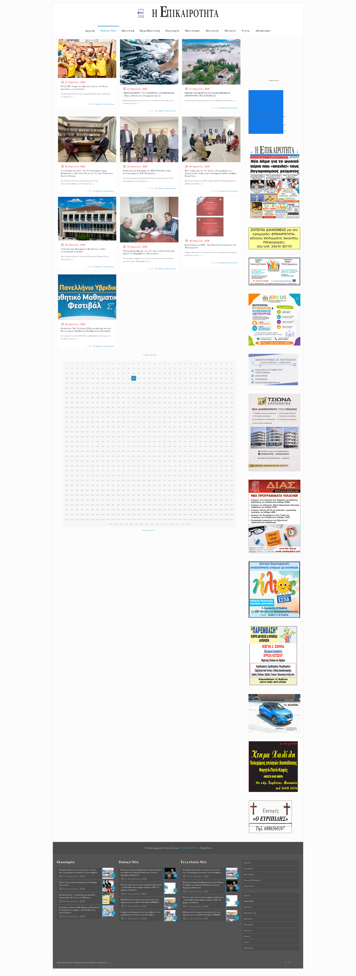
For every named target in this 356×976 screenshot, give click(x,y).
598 (82, 451)
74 (103, 373)
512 (149, 436)
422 (195, 422)
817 (190, 480)
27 (201, 363)
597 (77, 451)
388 (190, 417)
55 (175, 368)
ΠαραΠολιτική (250, 913)
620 (195, 451)
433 (82, 427)
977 (164, 505)
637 (113, 456)
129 (216, 378)
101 (72, 378)
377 (133, 417)
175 (113, 388)
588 (200, 446)
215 (149, 393)
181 (144, 388)
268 (82, 402)
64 (221, 368)
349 (159, 412)
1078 (175, 519)
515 (164, 436)
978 (169, 505)
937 (128, 500)
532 (82, 441)
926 (72, 500)
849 (185, 485)
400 (82, 422)
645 (154, 456)
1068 (123, 519)
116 (149, 378)
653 (195, 456)
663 (77, 461)
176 (118, 388)
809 (149, 480)
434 (87, 427)
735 (108, 470)
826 (66, 485)
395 (226, 417)
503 (102, 436)
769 (113, 475)
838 (128, 485)
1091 (116, 524)
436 (97, 427)
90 (185, 373)
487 (190, 431)
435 (92, 427)
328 (221, 407)
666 (92, 461)
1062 (93, 519)
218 (164, 393)
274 (113, 402)
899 (102, 495)
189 (185, 388)
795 (77, 480)
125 (195, 378)
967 (113, 505)
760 (66, 475)
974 (149, 505)
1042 (159, 514)
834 (108, 485)
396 (231, 417)
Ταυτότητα (248, 868)
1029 (93, 514)
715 (174, 466)
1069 (129, 519)
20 (165, 363)
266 (72, 402)
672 (123, 461)
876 (154, 490)
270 (92, 402)
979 (174, 505)
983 (195, 505)
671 (118, 461)
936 (123, 500)
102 (77, 378)
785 (195, 475)
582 (169, 446)
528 (231, 436)
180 (138, 388)
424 (205, 422)
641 (133, 456)
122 (180, 378)
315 (154, 407)
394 (221, 417)
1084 (206, 519)
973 (144, 505)
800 (102, 480)
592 (221, 446)
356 (195, 412)
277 (128, 402)
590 (210, 446)
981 (185, 505)
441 (123, 427)
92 (195, 373)
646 (159, 456)
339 (108, 412)
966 (108, 505)
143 (118, 383)
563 (72, 446)
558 (216, 441)
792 (231, 475)
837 (123, 485)
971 (133, 505)
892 (66, 495)
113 (133, 378)
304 (97, 407)
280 (144, 402)
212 (133, 393)
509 (133, 436)
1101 (167, 524)
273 (108, 402)
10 (113, 363)
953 (210, 500)
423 (200, 422)
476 (133, 431)
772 (128, 475)
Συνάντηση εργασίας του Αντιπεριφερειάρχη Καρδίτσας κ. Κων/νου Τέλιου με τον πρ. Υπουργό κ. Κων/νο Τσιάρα (87, 173)
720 (200, 466)
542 (133, 441)
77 (118, 373)
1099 (157, 524)
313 (144, 407)
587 (195, 446)
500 (87, 436)
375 (123, 417)
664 (82, 461)
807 (138, 480)
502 (97, 436)
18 (154, 363)
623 (210, 451)
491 (210, 431)
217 (159, 393)
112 (128, 378)
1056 (231, 514)
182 (149, 388)
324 (200, 407)
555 (200, 441)
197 (226, 388)
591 (216, 446)
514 (159, 436)
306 (108, 407)
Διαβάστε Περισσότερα (104, 104)
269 (87, 402)
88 (175, 373)
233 (72, 397)
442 (128, 427)
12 (123, 363)
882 (185, 490)
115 (144, 378)
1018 (206, 509)
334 (82, 412)
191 (195, 388)
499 (82, 436)
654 (200, 456)
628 (66, 456)
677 (149, 461)
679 (159, 461)
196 (221, 388)
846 (169, 485)
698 (87, 466)
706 (128, 466)
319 (174, 407)
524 (210, 436)
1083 (201, 519)
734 (102, 470)
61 (206, 368)
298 (66, 407)
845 (164, 485)
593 (226, 446)
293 (210, 402)
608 (133, 451)
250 (159, 397)
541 (128, 441)
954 (216, 500)
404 (102, 422)
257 (195, 397)
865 (97, 490)
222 (185, 393)
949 (190, 500)
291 (200, 402)
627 (231, 451)
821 (210, 480)
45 (123, 368)
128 (210, 378)
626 (226, 451)
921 (216, 495)
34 (67, 368)
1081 (190, 519)
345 (138, 412)
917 (195, 495)
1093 (126, 524)
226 (205, 393)
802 (113, 480)
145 (128, 383)
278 (133, 402)
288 (185, 402)
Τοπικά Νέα (248, 901)
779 (164, 475)
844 (159, 485)
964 (97, 505)
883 (190, 490)
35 (72, 368)
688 (205, 461)
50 (149, 368)
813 (169, 480)
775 (144, 475)
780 (169, 475)
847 (174, 485)
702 (108, 466)
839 (133, 485)
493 (221, 431)
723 (216, 466)
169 (82, 388)
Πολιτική (247, 907)
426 (216, 422)
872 (133, 490)
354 (185, 412)
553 (190, 441)
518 (180, 436)
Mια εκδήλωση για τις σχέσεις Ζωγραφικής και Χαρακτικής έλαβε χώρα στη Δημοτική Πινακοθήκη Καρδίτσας (210, 173)
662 (72, 461)
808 (144, 480)
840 (138, 485)
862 (82, 490)
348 (154, 412)
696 (77, 466)
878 (164, 490)
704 (118, 466)
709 (144, 466)
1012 (175, 509)
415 (159, 422)
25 (190, 363)
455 (195, 427)
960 (77, 505)
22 (175, 363)
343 (128, 412)
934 (113, 500)
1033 (113, 514)
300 (77, 407)
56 (180, 368)
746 (164, 470)
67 (67, 373)
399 (77, 422)
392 (210, 417)
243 (123, 397)
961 (82, 505)
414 (154, 422)
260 (210, 397)
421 (190, 422)
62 (211, 368)
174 (108, 388)
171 (92, 388)
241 (113, 397)
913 (174, 495)
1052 (211, 514)
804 (123, 480)
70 (82, 373)
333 (77, 412)
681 (169, 461)
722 (210, 466)
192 (200, 388)
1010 (165, 509)
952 (205, 500)
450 (169, 427)
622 (205, 451)
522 (200, 436)
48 (139, 368)
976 (159, 505)
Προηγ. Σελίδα (150, 355)
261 (216, 397)
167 (72, 388)
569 (102, 446)
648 (169, 456)
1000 (113, 509)
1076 (165, 519)
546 (154, 441)
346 (144, 412)
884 (195, 490)
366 (77, 417)
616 (174, 451)
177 (123, 388)
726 (231, 466)
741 (138, 470)
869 (118, 490)
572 (118, 446)
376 (128, 417)
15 (139, 363)
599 (87, 451)
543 (138, 441)
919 (205, 495)
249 (154, 397)
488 (195, 431)
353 (180, 412)
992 (72, 509)
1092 (121, 524)
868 (113, 490)
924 (231, 495)
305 (102, 407)
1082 (195, 519)
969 (123, 505)
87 (170, 373)
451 (174, 427)
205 (97, 393)
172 (97, 388)
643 (144, 456)
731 (87, 470)
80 (134, 373)
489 (200, 431)
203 (87, 393)
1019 (211, 509)
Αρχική (247, 895)
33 (232, 363)
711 (154, 466)
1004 (134, 509)
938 (133, 500)
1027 (82, 514)
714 (169, 466)
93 (201, 373)
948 (185, 500)
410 (133, 422)
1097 (147, 524)
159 (200, 383)
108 (108, 378)
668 (102, 461)
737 (118, 470)
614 (164, 451)
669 (108, 461)
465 (77, 431)
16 (144, 363)
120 (169, 378)
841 (144, 485)
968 (118, 505)
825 (231, 480)
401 (87, 422)
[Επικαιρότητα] (178, 14)
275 (118, 402)
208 (113, 393)
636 (108, 456)
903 (123, 495)
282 (154, 402)
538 (113, 441)
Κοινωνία (248, 930)
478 (144, 431)
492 (216, 431)
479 (149, 431)
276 (123, 402)
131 (226, 378)
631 (82, 456)
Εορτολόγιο (274, 80)
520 (190, 436)
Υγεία (246, 942)
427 (221, 422)
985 (205, 505)
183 (154, 388)
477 (138, 431)
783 (185, 475)
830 (87, 485)
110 (118, 378)
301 (82, 407)
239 (102, 397)
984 (200, 505)
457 (205, 427)
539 (118, 441)
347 (149, 412)
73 (98, 373)
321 (185, 407)
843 (154, 485)
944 (164, 500)
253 (174, 397)
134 (72, 383)
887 (210, 490)
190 (190, 388)
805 (128, 480)
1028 (87, 514)
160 (205, 383)
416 (164, 422)
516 (169, 436)
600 (92, 451)
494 (226, 431)
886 (205, 490)
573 (123, 446)
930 (92, 500)
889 (221, 490)
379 (144, 417)
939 (138, 500)
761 (72, 475)
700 (97, 466)
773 (133, 475)
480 (154, 431)
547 (159, 441)
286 (174, 402)
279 (138, 402)
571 (113, 446)
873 (138, 490)
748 (174, 470)
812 (164, 480)
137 (87, 383)
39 (93, 368)
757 (221, 470)
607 (128, 451)
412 (144, 422)
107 (102, 378)
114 (138, 378)
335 (87, 412)
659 (226, 456)
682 (174, 461)
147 (138, 383)
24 (185, 363)
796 (82, 480)
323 (195, 407)
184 (159, 388)
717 (185, 466)
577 (144, 446)
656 (210, 456)
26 (195, 363)
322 (190, 407)
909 (154, 495)
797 (87, 480)
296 (226, 402)
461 (226, 427)
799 (97, 480)
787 (205, 475)
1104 (183, 524)
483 (169, 431)
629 (72, 456)
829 (82, 485)
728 (72, 470)
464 (72, 431)
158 (195, 383)
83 (149, 373)
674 (133, 461)
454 (190, 427)
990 (231, 505)
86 (165, 373)
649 (174, 456)
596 (72, 451)
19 (159, 363)
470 (102, 431)
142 (113, 383)
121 (174, 378)
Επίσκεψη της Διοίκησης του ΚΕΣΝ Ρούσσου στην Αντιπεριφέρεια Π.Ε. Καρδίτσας (147, 172)
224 (195, 393)
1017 (201, 509)
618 (185, 451)
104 (87, 378)
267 (77, 402)
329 (226, 407)
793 (66, 480)
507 (123, 436)
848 (180, 485)
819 (200, 480)
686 (195, 461)
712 (159, 466)
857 (226, 485)
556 (205, 441)
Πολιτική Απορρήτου (252, 880)
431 (72, 427)
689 (210, 461)
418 (174, 422)
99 (232, 373)
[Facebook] (285, 962)
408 (123, 422)
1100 (162, 524)
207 (108, 393)
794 (72, 480)
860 (72, 490)
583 (174, 446)
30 (216, 363)
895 (82, 495)
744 (154, 470)
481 (159, 431)
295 (221, 402)
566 (87, 446)
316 (159, 407)
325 (205, 407)
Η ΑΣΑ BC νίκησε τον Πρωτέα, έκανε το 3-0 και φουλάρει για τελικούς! (84, 87)
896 (87, 495)
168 (77, 388)
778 (159, 475)
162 (216, 383)
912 (169, 495)
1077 (170, 519)
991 (66, 509)
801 (108, 480)
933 (108, 500)
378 (138, 417)
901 (113, 495)
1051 (206, 514)
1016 (195, 509)
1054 (221, 514)
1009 (159, 509)
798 (92, 480)
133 (66, 383)
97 (221, 373)
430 (66, 427)
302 (87, 407)
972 (138, 505)
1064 (103, 519)
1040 (149, 514)
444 (138, 427)
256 (190, 397)
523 (205, 436)
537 (108, 441)
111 (123, 378)
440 (118, 427)
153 (169, 383)
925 (66, 500)
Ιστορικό (247, 862)
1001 (118, 509)
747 (169, 470)
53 (165, 368)
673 (128, 461)
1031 (103, 514)
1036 (129, 514)
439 (113, 427)
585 (185, 446)
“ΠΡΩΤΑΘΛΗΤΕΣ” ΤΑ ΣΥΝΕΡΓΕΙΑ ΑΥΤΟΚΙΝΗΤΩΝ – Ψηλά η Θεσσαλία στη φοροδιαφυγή (148, 94)
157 (190, 383)
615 (169, 451)
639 (123, 456)
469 (97, 431)
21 (170, 363)
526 (221, 436)
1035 (123, 514)
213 (138, 393)
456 (200, 427)
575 (133, 446)
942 (154, 500)
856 (221, 485)
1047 (185, 514)
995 (87, 509)
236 (87, 397)
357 (200, 412)
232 (66, 397)
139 (97, 383)
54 (170, 368)
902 (118, 495)
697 (82, 466)
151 (159, 383)
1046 (180, 514)
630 (77, 456)
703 (113, 466)
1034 (118, 514)
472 (113, 431)
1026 (77, 514)
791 (226, 475)
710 (149, 466)
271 (97, 402)
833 (102, 485)
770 (118, 475)
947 (180, 500)
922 (221, 495)
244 (128, 397)
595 (66, 451)
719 (195, 466)
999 (108, 509)
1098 (152, 524)
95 (211, 373)
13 (129, 363)
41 (103, 368)
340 (113, 412)
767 (102, 475)
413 (149, 422)
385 (174, 417)
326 (210, 407)
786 (200, 475)
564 (77, 446)
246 (138, 397)
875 (149, 490)
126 (200, 378)
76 (113, 373)
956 (226, 500)
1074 (154, 519)
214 (144, 393)
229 (221, 393)
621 (200, 451)
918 (200, 495)
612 (154, 451)
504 (108, 436)
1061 (87, 519)
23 (180, 363)
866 (102, 490)
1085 (211, 519)
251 (164, 397)
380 (149, 417)
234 (77, 397)
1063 (98, 519)
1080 (185, 519)
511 (144, 436)
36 (77, 368)
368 (87, 417)
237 (92, 397)
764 (87, 475)
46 (129, 368)
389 (195, 417)
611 (149, 451)
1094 (131, 524)
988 (221, 505)
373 (113, 417)
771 (123, 475)
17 (149, 363)
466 (82, 431)
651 (185, 456)
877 (159, 490)
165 (231, 383)
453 (185, 427)
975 (154, 505)
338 (102, 412)
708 (138, 466)
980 (180, 505)
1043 (165, 514)
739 (128, 470)
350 (164, 412)
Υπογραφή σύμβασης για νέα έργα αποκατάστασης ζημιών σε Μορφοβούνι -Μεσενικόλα (149, 252)
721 (205, 466)
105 (92, 378)
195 (216, 388)
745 (159, 470)
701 (102, 466)
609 (138, 451)
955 (221, 500)
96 (216, 373)
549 (169, 441)
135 (77, 383)
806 (133, 480)
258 (200, 397)
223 (190, 393)
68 (72, 373)
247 (144, 397)
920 (210, 495)
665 (87, 461)
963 (92, 505)
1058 (72, 519)
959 (72, 505)
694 (66, 466)
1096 (141, 524)
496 (66, 436)
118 (159, 378)
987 (216, 505)
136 (82, 383)
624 (216, 451)
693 (231, 461)
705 (123, 466)
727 (66, 470)
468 (92, 431)
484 (174, 431)
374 (118, 417)
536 (102, 441)
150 (154, 383)
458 (210, 427)
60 (201, 368)
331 (66, 412)
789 (216, 475)
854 (210, 485)
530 (72, 441)
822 (216, 480)
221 (180, 393)
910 (159, 495)
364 (66, 417)
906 (138, 495)
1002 (123, 509)
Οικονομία (248, 918)
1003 (129, 509)
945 (169, 500)
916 (190, 495)
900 (108, 495)
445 (144, 427)
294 (216, 402)
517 (174, 436)
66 (232, 368)
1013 (180, 509)
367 (82, 417)
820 (205, 480)
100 (66, 378)
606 (123, 451)
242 (118, 397)
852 (200, 485)
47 (134, 368)
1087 (221, 519)
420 (185, 422)
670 (113, 461)
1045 (175, 514)
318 (169, 407)
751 (190, 470)
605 (118, 451)
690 (216, 461)
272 (102, 402)
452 (180, 427)
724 (221, 466)
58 (190, 368)
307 (113, 407)
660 (231, 456)
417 (169, 422)
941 (149, 500)
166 (66, 388)
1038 (139, 514)
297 (231, 402)
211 (128, 393)
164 (226, 383)
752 (195, 470)
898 (97, 495)
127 (205, 378)
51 (154, 368)
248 (149, 397)
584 (180, 446)
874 (144, 490)
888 (216, 490)
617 (180, 451)
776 (149, 475)
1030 (98, 514)
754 (205, 470)
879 (169, 490)
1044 (170, 514)
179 (133, 388)
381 (154, 417)
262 (221, 397)
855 (216, 485)
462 (231, 427)
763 (82, 475)
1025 (72, 514)
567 (92, 446)
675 (138, 461)
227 (210, 393)
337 (97, 412)
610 (144, 451)
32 (226, 363)
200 (72, 393)
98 (226, 373)
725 (226, 466)
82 (144, 373)
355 (190, 412)
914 (180, 495)
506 (118, 436)
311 (133, 407)
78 (123, 373)
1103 (177, 524)
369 (92, 417)
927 (77, 500)
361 (221, 412)
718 (190, 466)
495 (231, 431)
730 (82, 470)
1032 (108, 514)
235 (82, 397)
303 (92, 407)
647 (164, 456)
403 (97, 422)
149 (149, 383)
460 (221, 427)
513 (154, 436)
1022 (226, 509)
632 (87, 456)
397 (66, 422)
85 (159, 373)
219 (169, 393)
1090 (111, 524)
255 (185, 397)
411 (138, 422)
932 (102, 500)
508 (128, 436)
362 (226, 412)
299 (72, 407)
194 (210, 388)
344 (133, 412)
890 (226, 490)
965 (102, 505)
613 (159, 451)
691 (221, 461)
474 (123, 431)
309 (123, 407)
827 (72, 485)
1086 (216, 519)
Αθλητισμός (249, 948)
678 (154, 461)
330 (231, 407)
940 (144, 500)
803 (118, 480)
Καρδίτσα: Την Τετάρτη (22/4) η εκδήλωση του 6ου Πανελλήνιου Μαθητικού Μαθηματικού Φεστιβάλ (86, 329)
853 (205, 485)
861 (77, 490)
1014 (185, 509)
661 (66, 461)
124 (190, 378)
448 (159, 427)
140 (102, 383)
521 (195, 436)
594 (231, 446)
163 (221, 383)
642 (138, 456)
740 (133, 470)
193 (205, 388)
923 (226, 495)
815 (180, 480)
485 (180, 431)
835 (113, 485)
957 (231, 500)
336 (92, 412)
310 (128, 407)
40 (98, 368)
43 (113, 368)
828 (77, 485)
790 (221, 475)
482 (164, 431)
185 (164, 388)
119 (164, 378)
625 (221, 451)
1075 (159, 519)
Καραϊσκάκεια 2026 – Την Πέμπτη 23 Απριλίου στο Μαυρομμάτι (210, 246)
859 (66, 490)
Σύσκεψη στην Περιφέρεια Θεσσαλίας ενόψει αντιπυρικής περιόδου (83, 250)
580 (159, 446)
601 (97, 451)
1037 (134, 514)
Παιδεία (247, 936)
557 (210, 441)
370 (97, 417)
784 (190, 475)
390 (200, 417)
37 (82, 368)
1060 (82, 519)
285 (169, 402)
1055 (226, 514)
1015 (190, 509)
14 (134, 363)
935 (118, 500)
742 (144, 470)
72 (93, 373)
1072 (144, 519)
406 (113, 422)
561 (231, 441)
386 (180, 417)
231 (231, 393)
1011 (170, 509)
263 (226, 397)
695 (72, 466)
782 (180, 475)
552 (185, 441)
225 (200, 393)
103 (82, 378)
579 (154, 446)
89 (180, 373)
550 (174, 441)
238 (97, 397)
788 (210, 475)
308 (118, 407)
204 (92, 393)
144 (123, 383)
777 (154, 475)
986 (210, 505)
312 (138, 407)
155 (180, 383)
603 (108, 451)
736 (113, 470)
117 (154, 378)
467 (87, 431)
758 (226, 470)
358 (205, 412)
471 (108, 431)
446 (149, 427)
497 (72, 436)
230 (226, 393)
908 (149, 495)
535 (97, 441)
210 (123, 393)
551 (180, 441)
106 (97, 378)
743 (149, 470)
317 (164, 407)
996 (92, 509)
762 (77, 475)
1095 (136, 524)
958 (66, 505)
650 (180, 456)
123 (185, 378)
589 (205, 446)
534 (92, 441)
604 (113, 451)
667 (97, 461)
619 (190, 451)
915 (185, 495)
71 (87, 373)
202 (82, 393)
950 (195, 500)
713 (164, 466)
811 (159, 480)
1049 (195, 514)
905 (133, 495)
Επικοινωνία (249, 886)
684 (185, 461)
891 (231, 490)
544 (144, 441)
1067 (118, 519)
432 (77, 427)
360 (216, 412)
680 (164, 461)
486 (185, 431)
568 (97, 446)
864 (92, 490)
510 (138, 436)
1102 (172, 524)
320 (180, 407)
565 (82, 446)
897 (92, 495)
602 (102, 451)
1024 (67, 514)
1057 (67, 519)
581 (164, 446)
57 (185, 368)
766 (97, 475)
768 (108, 475)
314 (149, 407)
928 (82, 500)
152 (164, 383)
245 (133, 397)
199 (66, 393)
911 (164, 495)
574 (128, 446)
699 (92, 466)
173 (102, 388)
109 (113, 378)
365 (72, 417)
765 (92, 475)
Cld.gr (109, 962)
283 (159, 402)
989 (226, 505)
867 (108, 490)
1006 (144, 509)
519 (185, 436)
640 (128, 456)
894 (77, 495)
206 (102, 393)
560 (226, 441)
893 (72, 495)
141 (108, 383)
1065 (108, 519)
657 (216, 456)
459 (216, 427)
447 (154, 427)
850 (190, 485)
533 (87, 441)
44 (118, 368)
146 (133, 383)
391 (205, 417)
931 (97, 500)
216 (154, 393)
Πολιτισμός (248, 924)
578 (149, 446)
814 (174, 480)
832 (97, 485)
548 (164, 441)
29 (211, 363)
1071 (139, 519)
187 (174, 388)
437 (102, 427)
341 (118, 412)
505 (113, 436)
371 (102, 417)
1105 (188, 524)
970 (128, 505)
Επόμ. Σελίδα (148, 530)
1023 (231, 509)
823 (221, 480)
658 (221, 456)
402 (92, 422)
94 (206, 373)
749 (180, 470)
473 (118, 431)
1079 (180, 519)
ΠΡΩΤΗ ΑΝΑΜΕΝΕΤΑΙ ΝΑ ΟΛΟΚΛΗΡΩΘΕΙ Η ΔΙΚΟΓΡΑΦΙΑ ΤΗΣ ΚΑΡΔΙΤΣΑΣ (207, 94)
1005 (139, 509)
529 (66, 441)
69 (77, 373)
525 (216, 436)
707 (133, 466)
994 (82, 509)
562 (66, 446)
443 (133, 427)
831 (92, 485)
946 (174, 500)
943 (159, 500)
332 (72, 412)
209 (118, 393)
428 (226, 422)
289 (190, 402)
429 (231, 422)
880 (174, 490)
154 (174, 383)
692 (226, 461)
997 (97, 509)
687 (200, 461)
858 (231, 485)
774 (138, 475)
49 (144, 368)
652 (190, 456)
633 (92, 456)
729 (77, 470)
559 (221, 441)
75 (108, 373)
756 (216, 470)
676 (144, 461)
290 (195, 402)
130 (221, 378)
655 (205, 456)
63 (216, 368)
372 (108, 417)
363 (231, 412)
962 (87, 505)
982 (190, 505)
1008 (154, 509)
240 (108, 397)
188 (180, 388)
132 (231, 378)
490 (205, 431)
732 (92, 470)
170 (87, 388)
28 (206, 363)
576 (138, 446)
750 (185, 470)
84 (154, 373)
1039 (144, 514)
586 (190, 446)
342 (123, 412)
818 (195, 480)
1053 (216, 514)
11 (118, 363)
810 (154, 480)
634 (97, 456)
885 (200, 490)
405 (108, 422)
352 (174, 412)
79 (129, 373)
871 (128, 490)
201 (77, 393)
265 (66, 402)
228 (216, 393)
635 (102, 456)
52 (159, 368)
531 (77, 441)
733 (97, 470)
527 (226, 436)
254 (180, 397)
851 (195, 485)
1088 (226, 519)
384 (169, 417)
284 (164, 402)
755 (210, 470)
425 (210, 422)
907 (144, 495)
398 (72, 422)
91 (190, 373)
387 (185, 417)
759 (231, 470)
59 (195, 368)
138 (92, 383)
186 (169, 388)
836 (118, 485)
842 (149, 485)
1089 (231, 519)
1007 (149, 509)
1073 (149, 519)
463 (66, 431)
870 (123, 490)
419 (180, 422)
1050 (201, 514)
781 (174, 475)
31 (221, 363)
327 (216, 407)
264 (231, 397)
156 (185, 383)
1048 (190, 514)
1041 (154, 514)
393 (216, 417)
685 (190, 461)
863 (87, 490)
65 (226, 368)
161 (210, 383)
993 (77, 509)
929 (87, 500)
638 (118, 456)
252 (169, 397)
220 (174, 393)
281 (149, 402)
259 (205, 397)
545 (149, 441)
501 (92, 436)
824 (226, 480)
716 (180, 466)
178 (128, 388)
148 (144, 383)
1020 (216, 509)
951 (200, 500)
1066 (113, 519)
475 (128, 431)
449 (164, 427)
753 (200, 470)
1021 (221, 509)
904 (128, 495)
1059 (77, 519)
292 (205, 402)
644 (149, 456)
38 (87, 368)
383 (164, 417)
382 (159, 417)
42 (108, 368)
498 (77, 436)
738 (123, 470)
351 (169, 412)
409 (128, 422)
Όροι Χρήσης (249, 874)
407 (118, 422)
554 (195, 441)
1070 (134, 519)
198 (231, 388)
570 (108, 446)
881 (180, 490)
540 (123, 441)
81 (139, 373)
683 (180, 461)
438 (108, 427)
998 (102, 509)
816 (185, 480)
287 (180, 402)
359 (210, 412)
